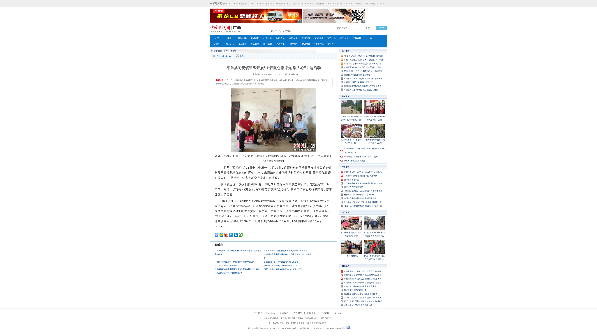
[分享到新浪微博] (226, 235)
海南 (267, 3)
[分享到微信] (241, 235)
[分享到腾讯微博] (231, 235)
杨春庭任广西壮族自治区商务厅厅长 (359, 195)
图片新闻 (267, 44)
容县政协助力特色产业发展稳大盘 (229, 273)
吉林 (312, 3)
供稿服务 (311, 313)
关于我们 (258, 313)
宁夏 (330, 3)
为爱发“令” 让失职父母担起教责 (357, 75)
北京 (230, 3)
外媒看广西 (318, 44)
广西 (262, 3)
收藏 (242, 56)
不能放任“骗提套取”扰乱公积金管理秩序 (360, 176)
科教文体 (280, 38)
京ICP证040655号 (289, 328)
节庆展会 (280, 44)
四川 (361, 3)
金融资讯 (229, 44)
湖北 (283, 3)
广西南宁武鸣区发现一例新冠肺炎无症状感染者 (234, 262)
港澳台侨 (293, 38)
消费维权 (293, 44)
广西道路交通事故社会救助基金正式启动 (361, 90)
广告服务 (297, 313)
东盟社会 (331, 38)
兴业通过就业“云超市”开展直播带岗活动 (280, 265)
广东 (257, 3)
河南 (278, 3)
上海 (356, 3)
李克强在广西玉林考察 (353, 187)
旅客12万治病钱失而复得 (354, 161)
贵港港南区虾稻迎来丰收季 (226, 265)
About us (270, 313)
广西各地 (357, 38)
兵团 (377, 3)
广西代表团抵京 (351, 256)
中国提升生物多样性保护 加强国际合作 (360, 198)
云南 (382, 3)
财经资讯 (255, 38)
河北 (273, 3)
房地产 (216, 44)
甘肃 (246, 3)
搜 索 (381, 28)
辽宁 (317, 3)
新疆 (372, 3)
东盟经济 (318, 38)
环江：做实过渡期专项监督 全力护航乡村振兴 (283, 269)
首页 (217, 38)
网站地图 (338, 313)
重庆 (236, 3)
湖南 (289, 3)
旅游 (370, 38)
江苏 (301, 3)
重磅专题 (306, 44)
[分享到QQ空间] (221, 235)
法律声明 (325, 313)
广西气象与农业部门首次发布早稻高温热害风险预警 (285, 251)
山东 (340, 3)
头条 (229, 38)
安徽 (225, 3)
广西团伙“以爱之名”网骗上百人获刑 (358, 82)
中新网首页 (216, 3)
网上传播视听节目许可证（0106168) (263, 328)
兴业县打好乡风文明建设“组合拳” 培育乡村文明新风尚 (237, 269)
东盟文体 (344, 38)
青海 (335, 3)
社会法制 (267, 38)
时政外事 (242, 38)
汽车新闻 (242, 44)
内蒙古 (323, 3)
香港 (367, 3)
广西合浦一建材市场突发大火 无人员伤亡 (281, 262)
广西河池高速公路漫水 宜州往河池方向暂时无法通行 (351, 119)
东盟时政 (306, 38)
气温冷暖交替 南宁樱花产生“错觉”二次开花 (361, 157)
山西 (345, 3)
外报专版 (331, 44)
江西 (306, 3)
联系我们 (284, 313)
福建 (241, 3)
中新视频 (255, 44)
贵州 (252, 3)
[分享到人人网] (236, 235)
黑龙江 (295, 3)
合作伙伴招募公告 (351, 180)
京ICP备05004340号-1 (336, 328)
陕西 (351, 3)
